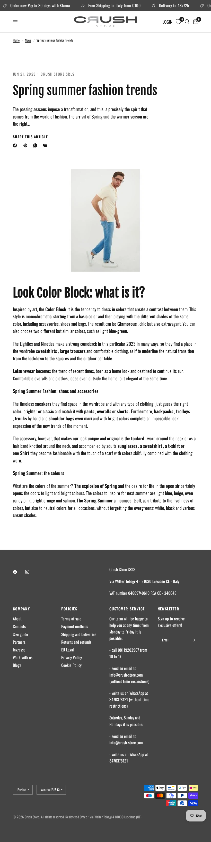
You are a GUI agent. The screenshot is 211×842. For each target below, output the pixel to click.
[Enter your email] (193, 640)
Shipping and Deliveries (78, 634)
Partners (19, 642)
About (17, 619)
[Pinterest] (26, 145)
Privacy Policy (71, 657)
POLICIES (69, 609)
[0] (194, 21)
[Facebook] (16, 145)
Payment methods (74, 626)
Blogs (17, 665)
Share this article (30, 137)
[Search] (187, 21)
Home (16, 40)
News (28, 40)
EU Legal (67, 650)
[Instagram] (31, 572)
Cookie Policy (71, 665)
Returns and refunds (76, 642)
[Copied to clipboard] (46, 145)
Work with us (22, 657)
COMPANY (21, 609)
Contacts (19, 626)
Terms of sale (71, 619)
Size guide (20, 634)
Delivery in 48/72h (169, 6)
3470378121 (118, 699)
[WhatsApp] (36, 145)
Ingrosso (19, 650)
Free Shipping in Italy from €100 (110, 6)
